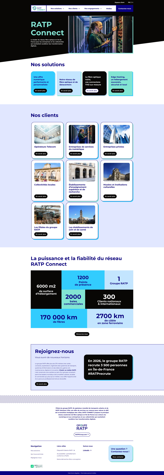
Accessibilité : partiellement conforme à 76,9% (66, 455)
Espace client (119, 2)
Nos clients (73, 8)
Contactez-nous (124, 9)
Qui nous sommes (37, 454)
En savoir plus (42, 384)
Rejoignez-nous (36, 458)
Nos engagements (91, 8)
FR (129, 2)
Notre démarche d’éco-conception (69, 459)
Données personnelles (88, 473)
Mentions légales (74, 473)
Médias (109, 9)
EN (132, 2)
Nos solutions (56, 8)
